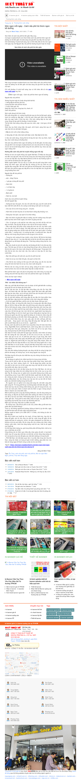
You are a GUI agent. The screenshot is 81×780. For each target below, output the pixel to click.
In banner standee (53, 617)
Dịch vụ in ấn (70, 15)
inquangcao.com (10, 776)
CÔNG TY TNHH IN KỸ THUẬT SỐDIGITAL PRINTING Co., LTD (22, 634)
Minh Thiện (15, 31)
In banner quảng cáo (12, 615)
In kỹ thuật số (51, 614)
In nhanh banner (36, 612)
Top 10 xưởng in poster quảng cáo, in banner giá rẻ (40, 532)
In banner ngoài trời (53, 610)
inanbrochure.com (21, 778)
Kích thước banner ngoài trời (15, 593)
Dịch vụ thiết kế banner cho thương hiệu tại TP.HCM (39, 594)
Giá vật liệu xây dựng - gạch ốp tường (26, 484)
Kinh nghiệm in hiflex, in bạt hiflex (64, 580)
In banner (8, 609)
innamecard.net (10, 778)
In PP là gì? (64, 551)
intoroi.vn (52, 776)
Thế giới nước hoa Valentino (23, 486)
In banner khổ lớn (36, 609)
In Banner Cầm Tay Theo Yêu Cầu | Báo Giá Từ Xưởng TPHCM (14, 581)
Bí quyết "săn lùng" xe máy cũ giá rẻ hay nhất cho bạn (70, 151)
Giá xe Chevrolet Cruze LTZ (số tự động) (71, 166)
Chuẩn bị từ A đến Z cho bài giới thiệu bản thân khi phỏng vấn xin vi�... (28, 492)
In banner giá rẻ (14, 15)
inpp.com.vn (45, 778)
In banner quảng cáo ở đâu (29, 15)
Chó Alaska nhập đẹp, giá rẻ (70, 122)
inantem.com (71, 776)
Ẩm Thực (12, 453)
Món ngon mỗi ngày (13, 279)
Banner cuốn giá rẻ (58, 15)
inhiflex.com (54, 778)
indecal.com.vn (61, 776)
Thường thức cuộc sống (13, 19)
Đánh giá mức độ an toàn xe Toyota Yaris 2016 (28, 467)
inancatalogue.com (34, 778)
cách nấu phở (19, 453)
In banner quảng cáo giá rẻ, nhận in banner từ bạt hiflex (64, 591)
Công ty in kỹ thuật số (64, 614)
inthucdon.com (43, 776)
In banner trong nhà (67, 610)
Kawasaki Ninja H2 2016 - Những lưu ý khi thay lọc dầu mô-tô (32, 472)
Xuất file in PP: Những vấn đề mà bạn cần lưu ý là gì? (40, 550)
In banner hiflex (63, 557)
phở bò (11, 455)
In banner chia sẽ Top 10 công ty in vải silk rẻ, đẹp (16, 532)
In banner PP (9, 618)
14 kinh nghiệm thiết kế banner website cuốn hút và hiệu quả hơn (40, 581)
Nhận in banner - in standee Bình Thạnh (17, 513)
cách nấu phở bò (30, 453)
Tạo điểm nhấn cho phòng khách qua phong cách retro (31, 489)
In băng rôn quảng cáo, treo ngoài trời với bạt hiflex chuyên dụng (65, 596)
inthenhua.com (32, 776)
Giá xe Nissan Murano (21, 465)
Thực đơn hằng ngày (20, 455)
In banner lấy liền (36, 615)
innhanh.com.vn (22, 776)
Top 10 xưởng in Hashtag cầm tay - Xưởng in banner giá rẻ (64, 531)
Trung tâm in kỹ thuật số (12, 771)
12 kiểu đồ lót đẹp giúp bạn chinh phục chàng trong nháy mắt (70, 137)
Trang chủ (8, 23)
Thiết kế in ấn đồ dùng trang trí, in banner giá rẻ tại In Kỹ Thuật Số (17, 549)
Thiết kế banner (45, 15)
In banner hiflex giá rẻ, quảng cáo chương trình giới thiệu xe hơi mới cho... (65, 586)
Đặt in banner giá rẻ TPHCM (64, 513)
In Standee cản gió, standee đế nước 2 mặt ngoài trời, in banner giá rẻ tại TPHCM (40, 512)
